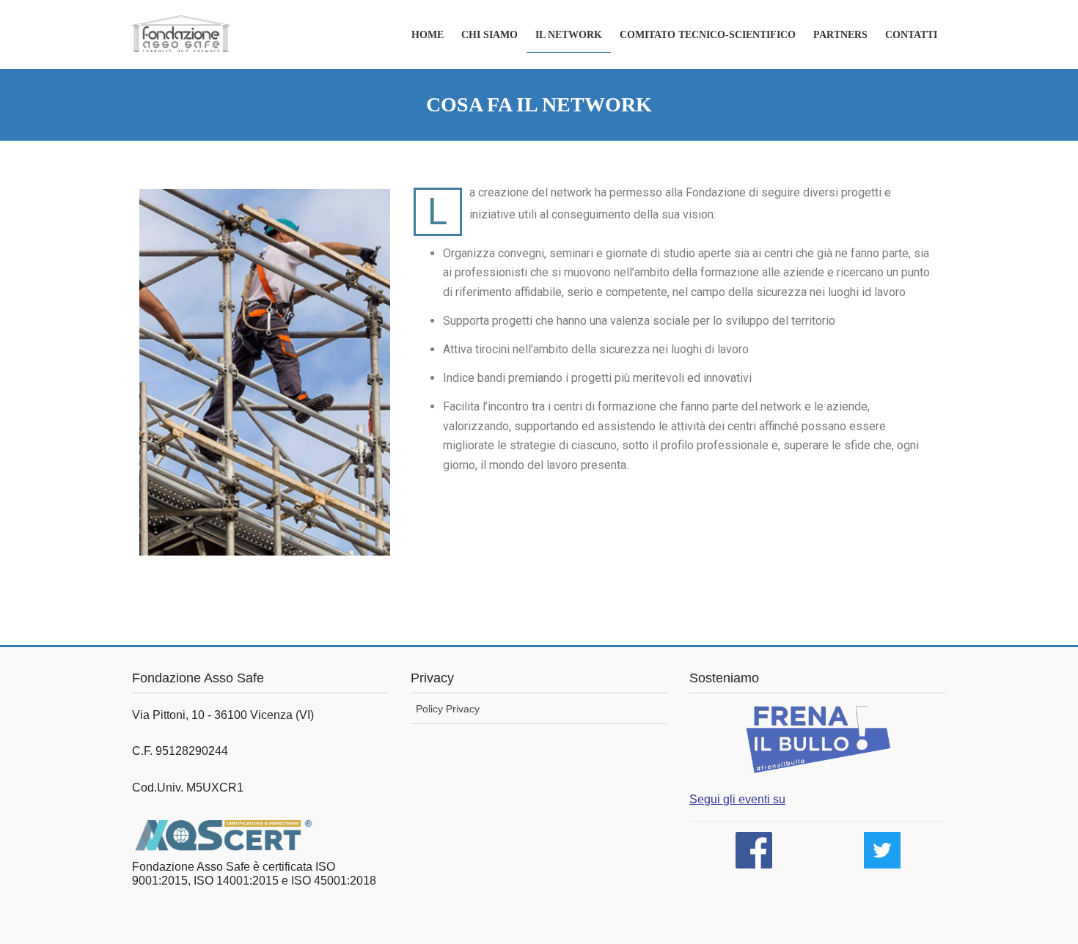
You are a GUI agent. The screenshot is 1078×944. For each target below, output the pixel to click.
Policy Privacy (448, 709)
